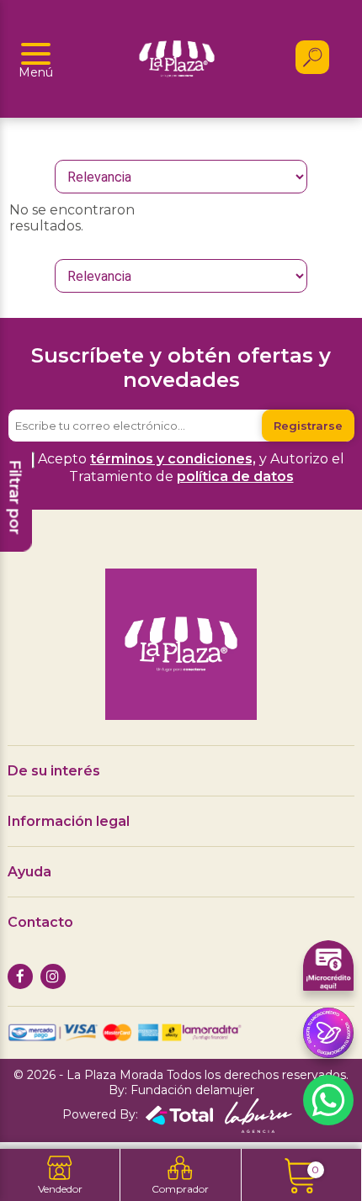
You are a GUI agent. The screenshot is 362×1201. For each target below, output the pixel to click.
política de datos (235, 476)
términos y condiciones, (173, 459)
